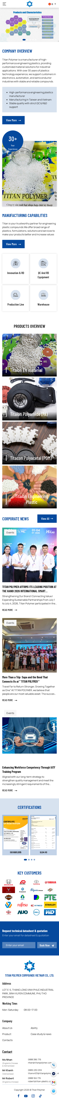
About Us (7, 1028)
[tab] (23, 39)
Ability (34, 1028)
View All (45, 518)
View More (11, 120)
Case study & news (41, 1034)
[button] (4, 3)
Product (6, 1034)
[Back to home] (29, 3)
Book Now (45, 945)
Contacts (7, 1040)
